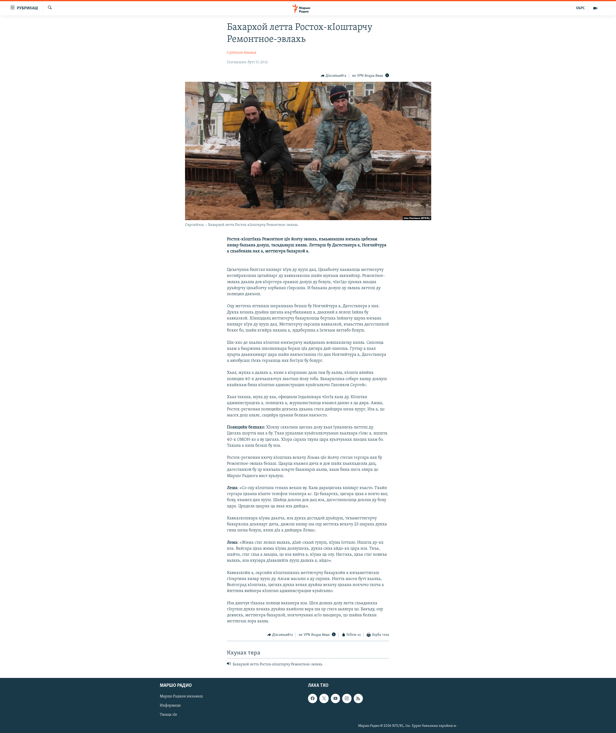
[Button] (333, 76)
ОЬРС (580, 8)
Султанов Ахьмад (241, 53)
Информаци (170, 706)
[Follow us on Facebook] (312, 698)
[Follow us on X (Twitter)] (323, 698)
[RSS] (358, 698)
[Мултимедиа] (595, 8)
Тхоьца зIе (168, 715)
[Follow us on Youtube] (335, 698)
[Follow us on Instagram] (346, 698)
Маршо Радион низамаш (181, 696)
